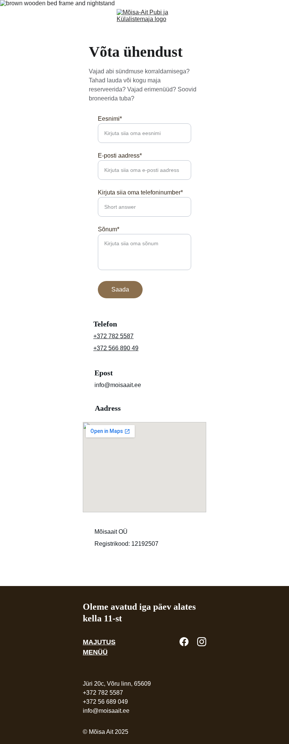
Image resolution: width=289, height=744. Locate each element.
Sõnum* (108, 229)
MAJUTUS (99, 642)
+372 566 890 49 (115, 348)
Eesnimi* (110, 118)
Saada (120, 289)
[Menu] (16, 16)
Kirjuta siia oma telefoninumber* (140, 192)
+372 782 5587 (113, 336)
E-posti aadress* (120, 155)
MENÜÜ (95, 652)
